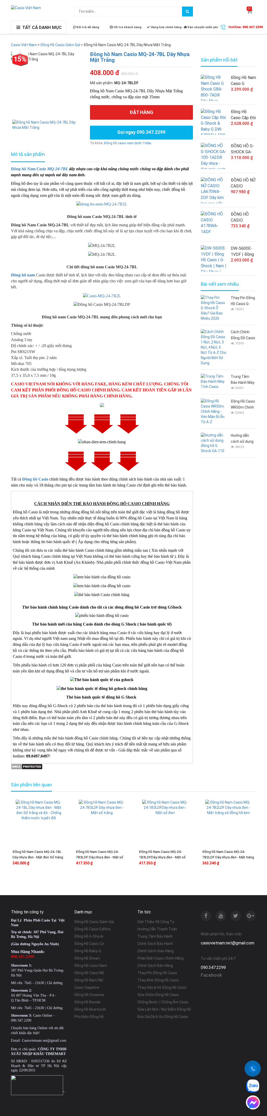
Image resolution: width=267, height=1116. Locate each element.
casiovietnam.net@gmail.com (227, 943)
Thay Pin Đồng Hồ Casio (157, 973)
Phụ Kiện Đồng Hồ (89, 1017)
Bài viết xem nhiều (220, 284)
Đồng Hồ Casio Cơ (89, 944)
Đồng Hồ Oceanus (89, 995)
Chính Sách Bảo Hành (155, 944)
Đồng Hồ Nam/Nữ (88, 980)
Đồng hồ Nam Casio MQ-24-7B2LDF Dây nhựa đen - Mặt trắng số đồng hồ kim (228, 857)
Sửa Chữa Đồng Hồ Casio (158, 995)
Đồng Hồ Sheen (87, 958)
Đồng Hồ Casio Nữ (89, 973)
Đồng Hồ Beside (87, 1002)
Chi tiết (51, 879)
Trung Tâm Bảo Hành (155, 936)
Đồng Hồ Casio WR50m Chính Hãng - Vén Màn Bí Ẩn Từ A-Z (243, 404)
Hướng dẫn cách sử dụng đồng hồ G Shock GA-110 (242, 439)
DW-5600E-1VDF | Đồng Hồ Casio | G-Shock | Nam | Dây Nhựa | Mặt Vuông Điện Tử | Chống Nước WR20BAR (242, 251)
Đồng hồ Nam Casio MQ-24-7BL (39, 169)
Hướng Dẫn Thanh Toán (157, 929)
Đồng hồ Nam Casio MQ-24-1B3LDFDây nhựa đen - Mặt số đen (162, 857)
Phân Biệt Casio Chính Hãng (160, 958)
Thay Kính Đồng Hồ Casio (158, 980)
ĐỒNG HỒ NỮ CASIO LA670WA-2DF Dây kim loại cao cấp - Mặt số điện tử (243, 183)
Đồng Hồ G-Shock (88, 936)
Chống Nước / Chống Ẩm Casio (163, 1002)
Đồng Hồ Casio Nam (90, 965)
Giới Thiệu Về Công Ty (155, 922)
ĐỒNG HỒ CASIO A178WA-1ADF (240, 217)
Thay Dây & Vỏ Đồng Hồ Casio (161, 987)
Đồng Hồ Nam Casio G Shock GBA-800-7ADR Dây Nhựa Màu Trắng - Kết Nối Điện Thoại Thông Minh (243, 81)
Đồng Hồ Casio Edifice (92, 929)
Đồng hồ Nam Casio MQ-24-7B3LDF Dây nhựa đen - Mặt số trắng (99, 857)
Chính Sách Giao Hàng (155, 951)
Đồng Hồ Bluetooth (90, 1009)
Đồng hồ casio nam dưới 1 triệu (127, 143)
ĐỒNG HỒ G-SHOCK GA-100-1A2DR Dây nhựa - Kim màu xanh (243, 149)
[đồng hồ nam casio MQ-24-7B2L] (101, 204)
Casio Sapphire (86, 987)
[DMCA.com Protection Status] (27, 766)
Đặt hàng (141, 112)
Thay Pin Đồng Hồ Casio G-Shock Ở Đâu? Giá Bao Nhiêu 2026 (243, 301)
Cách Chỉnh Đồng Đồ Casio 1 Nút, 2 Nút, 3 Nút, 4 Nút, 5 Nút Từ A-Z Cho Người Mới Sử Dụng (243, 335)
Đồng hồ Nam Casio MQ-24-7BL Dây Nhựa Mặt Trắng (140, 57)
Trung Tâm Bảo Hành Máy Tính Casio (242, 380)
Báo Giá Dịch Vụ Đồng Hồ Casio (162, 1017)
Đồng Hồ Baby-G (87, 951)
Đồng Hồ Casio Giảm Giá (94, 922)
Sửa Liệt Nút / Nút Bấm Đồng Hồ (164, 1009)
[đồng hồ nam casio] (102, 295)
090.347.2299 (213, 967)
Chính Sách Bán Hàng (155, 965)
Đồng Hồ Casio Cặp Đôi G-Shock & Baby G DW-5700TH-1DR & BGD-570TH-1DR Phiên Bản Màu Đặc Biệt (243, 115)
